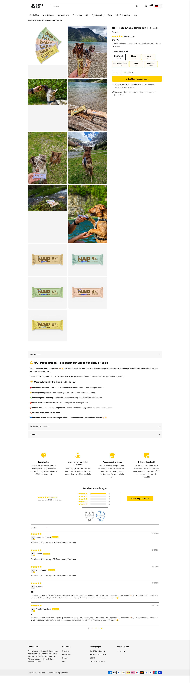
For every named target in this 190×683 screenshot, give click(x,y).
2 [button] (92, 628)
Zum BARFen (34, 15)
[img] (36, 534)
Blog (135, 15)
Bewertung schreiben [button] (140, 499)
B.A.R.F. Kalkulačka (123, 15)
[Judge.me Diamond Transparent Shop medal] (100, 515)
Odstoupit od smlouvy (97, 661)
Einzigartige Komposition (40, 426)
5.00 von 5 (53, 497)
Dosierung (34, 434)
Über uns (65, 651)
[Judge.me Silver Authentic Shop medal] (89, 515)
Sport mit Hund (63, 15)
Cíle (87, 15)
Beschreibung (35, 354)
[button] (117, 36)
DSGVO (92, 658)
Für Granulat (77, 15)
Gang (110, 15)
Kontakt (65, 658)
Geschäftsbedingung (97, 651)
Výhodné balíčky (98, 15)
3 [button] (95, 628)
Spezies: (120, 51)
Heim (29, 20)
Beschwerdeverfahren (98, 654)
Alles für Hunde (48, 15)
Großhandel (66, 654)
